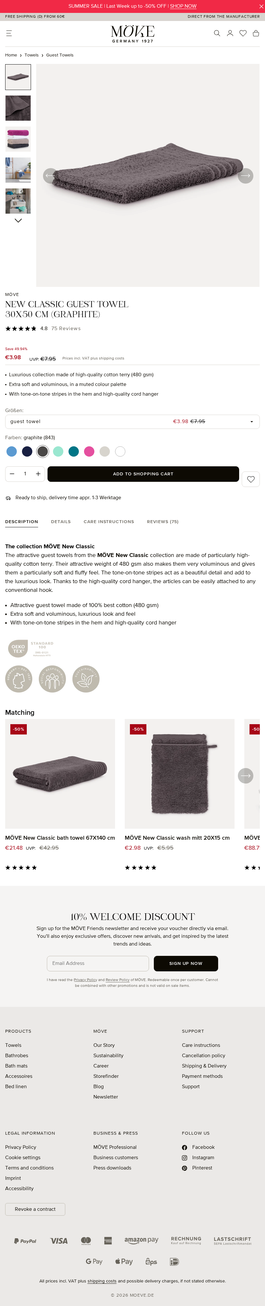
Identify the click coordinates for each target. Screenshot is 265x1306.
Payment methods (202, 1076)
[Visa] (59, 1241)
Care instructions (201, 1045)
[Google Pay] (94, 1262)
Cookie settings (22, 1157)
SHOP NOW (183, 6)
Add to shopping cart (143, 474)
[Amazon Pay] (141, 1241)
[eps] (151, 1262)
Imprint (13, 1178)
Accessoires (18, 1076)
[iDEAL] (174, 1262)
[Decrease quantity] (12, 474)
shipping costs (102, 1281)
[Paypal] (25, 1241)
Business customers (115, 1157)
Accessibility (19, 1188)
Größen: (14, 410)
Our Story (104, 1045)
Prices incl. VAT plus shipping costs (93, 358)
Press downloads (112, 1168)
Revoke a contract (35, 1209)
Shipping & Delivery (204, 1066)
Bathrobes (16, 1055)
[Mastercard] (86, 1241)
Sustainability (108, 1055)
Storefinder (106, 1076)
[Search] (217, 33)
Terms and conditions (29, 1168)
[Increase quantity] (38, 474)
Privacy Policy (85, 980)
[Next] (245, 175)
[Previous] (50, 175)
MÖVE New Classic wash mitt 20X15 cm (177, 838)
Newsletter (105, 1097)
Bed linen (16, 1086)
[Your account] (230, 33)
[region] (132, 175)
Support (191, 1086)
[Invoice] (186, 1241)
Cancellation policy (203, 1055)
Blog (98, 1086)
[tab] (21, 523)
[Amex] (108, 1241)
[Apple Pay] (124, 1262)
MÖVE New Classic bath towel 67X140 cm (60, 838)
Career (101, 1066)
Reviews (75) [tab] (163, 522)
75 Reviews (66, 328)
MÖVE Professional (115, 1147)
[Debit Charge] (232, 1241)
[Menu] (9, 33)
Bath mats (16, 1066)
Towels (13, 1045)
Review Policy (118, 980)
